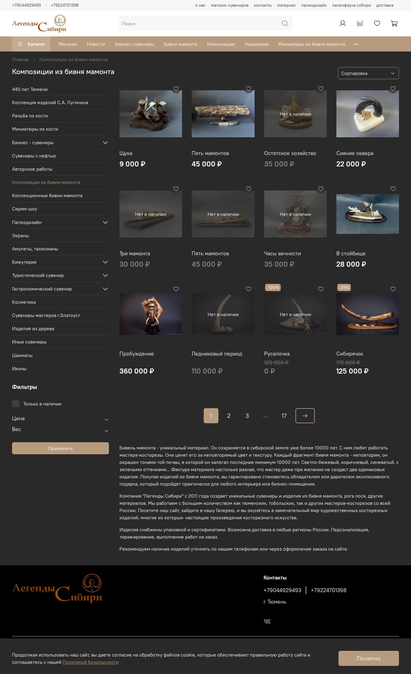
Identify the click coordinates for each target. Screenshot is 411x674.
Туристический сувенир (38, 275)
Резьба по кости (30, 116)
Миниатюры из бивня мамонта (311, 44)
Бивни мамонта (180, 44)
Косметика (24, 302)
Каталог (36, 44)
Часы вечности (282, 253)
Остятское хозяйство (290, 153)
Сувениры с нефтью (34, 156)
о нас (200, 5)
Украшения (256, 44)
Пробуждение (136, 353)
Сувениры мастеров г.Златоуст (46, 315)
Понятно (369, 658)
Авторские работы (32, 169)
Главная (20, 59)
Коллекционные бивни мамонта (47, 195)
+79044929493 (26, 5)
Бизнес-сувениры (134, 44)
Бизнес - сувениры (33, 142)
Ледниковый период (217, 353)
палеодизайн (314, 5)
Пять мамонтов (210, 153)
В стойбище (351, 253)
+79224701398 (65, 5)
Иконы (19, 368)
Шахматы (22, 355)
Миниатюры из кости (35, 129)
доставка (385, 5)
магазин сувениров (230, 5)
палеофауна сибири (351, 5)
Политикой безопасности (91, 662)
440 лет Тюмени (30, 89)
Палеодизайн (27, 222)
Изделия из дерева (33, 328)
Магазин (68, 44)
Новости (96, 44)
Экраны (20, 235)
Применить (60, 448)
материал (286, 5)
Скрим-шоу (24, 209)
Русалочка (277, 353)
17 (284, 415)
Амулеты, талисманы (35, 249)
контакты (263, 5)
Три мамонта (134, 253)
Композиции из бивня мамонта (46, 182)
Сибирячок (349, 353)
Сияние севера (354, 153)
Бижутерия (24, 262)
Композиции (221, 44)
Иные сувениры (29, 342)
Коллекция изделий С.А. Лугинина (50, 102)
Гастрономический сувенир (42, 289)
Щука (125, 153)
